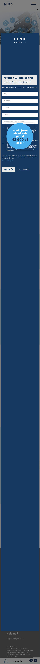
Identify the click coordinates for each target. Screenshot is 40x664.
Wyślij (7, 169)
